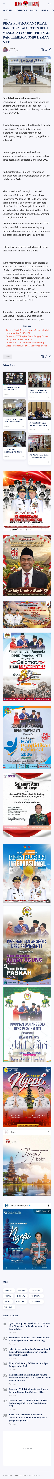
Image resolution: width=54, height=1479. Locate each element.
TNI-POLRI (8, 1307)
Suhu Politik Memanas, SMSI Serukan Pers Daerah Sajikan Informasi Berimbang (29, 1339)
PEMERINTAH (21, 10)
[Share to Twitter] (46, 50)
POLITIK (33, 10)
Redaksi (12, 49)
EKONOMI (8, 1290)
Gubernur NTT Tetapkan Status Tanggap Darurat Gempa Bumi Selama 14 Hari (28, 1390)
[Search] (49, 4)
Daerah (7, 356)
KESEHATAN (35, 1290)
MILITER (7, 1296)
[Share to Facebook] (42, 50)
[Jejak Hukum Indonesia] (27, 4)
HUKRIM (44, 10)
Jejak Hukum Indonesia (17, 1475)
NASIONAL (7, 10)
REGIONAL (20, 1301)
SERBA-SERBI (35, 1301)
